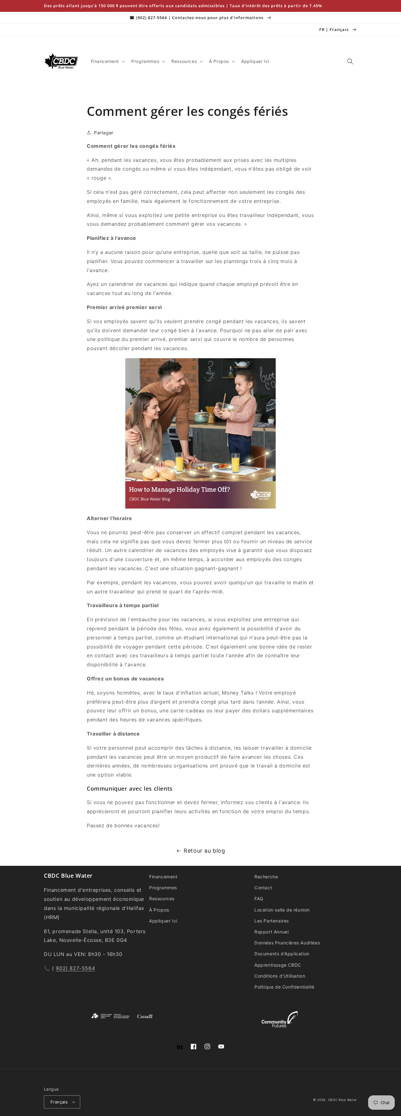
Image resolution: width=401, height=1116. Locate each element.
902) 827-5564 (75, 968)
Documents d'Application (282, 953)
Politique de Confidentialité (284, 986)
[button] (107, 61)
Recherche (266, 876)
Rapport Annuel (271, 931)
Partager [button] (103, 132)
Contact (263, 887)
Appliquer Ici (163, 920)
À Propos (159, 909)
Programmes (163, 887)
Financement (163, 876)
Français (59, 1101)
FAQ (258, 898)
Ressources (161, 898)
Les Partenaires (271, 920)
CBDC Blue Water (342, 1100)
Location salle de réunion (282, 909)
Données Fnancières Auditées (287, 942)
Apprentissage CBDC (277, 965)
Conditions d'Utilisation (279, 976)
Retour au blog (204, 850)
